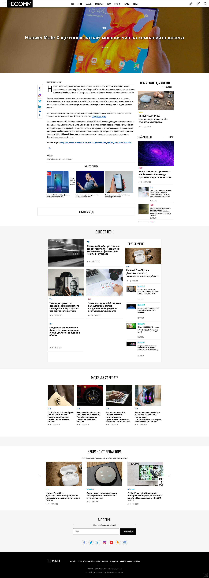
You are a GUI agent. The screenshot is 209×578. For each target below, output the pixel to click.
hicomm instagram (104, 542)
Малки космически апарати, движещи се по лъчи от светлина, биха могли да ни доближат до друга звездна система (160, 211)
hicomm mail (124, 542)
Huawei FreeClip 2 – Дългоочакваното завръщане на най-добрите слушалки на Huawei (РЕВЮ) (143, 274)
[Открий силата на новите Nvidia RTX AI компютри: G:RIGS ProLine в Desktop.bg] (131, 344)
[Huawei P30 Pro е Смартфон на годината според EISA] (61, 182)
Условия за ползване (91, 561)
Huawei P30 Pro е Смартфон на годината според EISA (58, 196)
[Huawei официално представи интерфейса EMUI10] (90, 182)
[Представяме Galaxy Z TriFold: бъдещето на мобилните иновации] (131, 307)
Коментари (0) (86, 212)
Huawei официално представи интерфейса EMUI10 (87, 196)
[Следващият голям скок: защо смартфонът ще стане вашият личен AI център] (131, 289)
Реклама (104, 561)
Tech (72, 4)
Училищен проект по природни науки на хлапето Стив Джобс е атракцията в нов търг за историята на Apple (64, 308)
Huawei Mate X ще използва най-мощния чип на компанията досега (104, 37)
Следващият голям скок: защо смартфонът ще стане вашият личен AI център (148, 291)
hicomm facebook (84, 542)
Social (88, 4)
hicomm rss (118, 542)
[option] (155, 193)
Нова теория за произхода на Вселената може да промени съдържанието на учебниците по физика (155, 176)
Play (109, 4)
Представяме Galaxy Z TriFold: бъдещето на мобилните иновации (149, 310)
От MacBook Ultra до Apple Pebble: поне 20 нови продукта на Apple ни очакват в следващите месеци (61, 417)
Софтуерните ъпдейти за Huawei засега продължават (117, 196)
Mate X (55, 159)
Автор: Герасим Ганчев (54, 82)
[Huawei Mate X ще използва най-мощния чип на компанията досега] (39, 96)
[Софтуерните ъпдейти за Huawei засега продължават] (119, 182)
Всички (169, 87)
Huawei (49, 159)
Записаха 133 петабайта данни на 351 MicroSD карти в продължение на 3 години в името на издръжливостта (161, 193)
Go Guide (137, 561)
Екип (80, 561)
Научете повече (99, 116)
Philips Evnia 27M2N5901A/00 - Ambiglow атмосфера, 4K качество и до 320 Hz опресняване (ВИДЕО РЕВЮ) (144, 497)
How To (117, 4)
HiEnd (80, 4)
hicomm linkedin (97, 542)
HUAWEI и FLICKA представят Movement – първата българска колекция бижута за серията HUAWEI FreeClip (154, 122)
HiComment (99, 4)
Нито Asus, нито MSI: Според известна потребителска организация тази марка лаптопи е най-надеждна (118, 417)
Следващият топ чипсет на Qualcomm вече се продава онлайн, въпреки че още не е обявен (64, 331)
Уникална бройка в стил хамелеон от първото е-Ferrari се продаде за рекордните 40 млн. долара (88, 417)
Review (127, 4)
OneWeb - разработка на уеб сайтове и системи (104, 572)
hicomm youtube (111, 542)
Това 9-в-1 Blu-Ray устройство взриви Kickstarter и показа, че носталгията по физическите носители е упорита (103, 250)
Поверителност (126, 561)
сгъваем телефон (65, 159)
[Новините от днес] (190, 3)
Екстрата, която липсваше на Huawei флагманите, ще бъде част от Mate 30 (95, 143)
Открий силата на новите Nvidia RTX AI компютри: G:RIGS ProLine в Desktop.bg (148, 347)
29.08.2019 (104, 47)
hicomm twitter (91, 542)
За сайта (73, 561)
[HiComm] (20, 4)
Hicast (135, 4)
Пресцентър (114, 561)
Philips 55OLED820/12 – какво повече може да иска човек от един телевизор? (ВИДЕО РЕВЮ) (148, 330)
